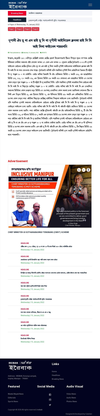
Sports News (13, 401)
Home (54, 371)
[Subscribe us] (50, 399)
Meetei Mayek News (16, 394)
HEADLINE (25, 243)
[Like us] (50, 394)
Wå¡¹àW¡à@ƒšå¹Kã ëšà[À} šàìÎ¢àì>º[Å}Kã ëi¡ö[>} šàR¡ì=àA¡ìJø (47, 20)
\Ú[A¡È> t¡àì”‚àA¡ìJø (35, 13)
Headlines (56, 375)
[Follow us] (50, 404)
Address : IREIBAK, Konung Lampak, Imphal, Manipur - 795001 (22, 377)
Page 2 (19, 29)
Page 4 (35, 29)
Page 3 (27, 29)
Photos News (71, 401)
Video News (71, 394)
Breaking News (58, 379)
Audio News (71, 398)
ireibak (39, 410)
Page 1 (11, 29)
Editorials (12, 398)
